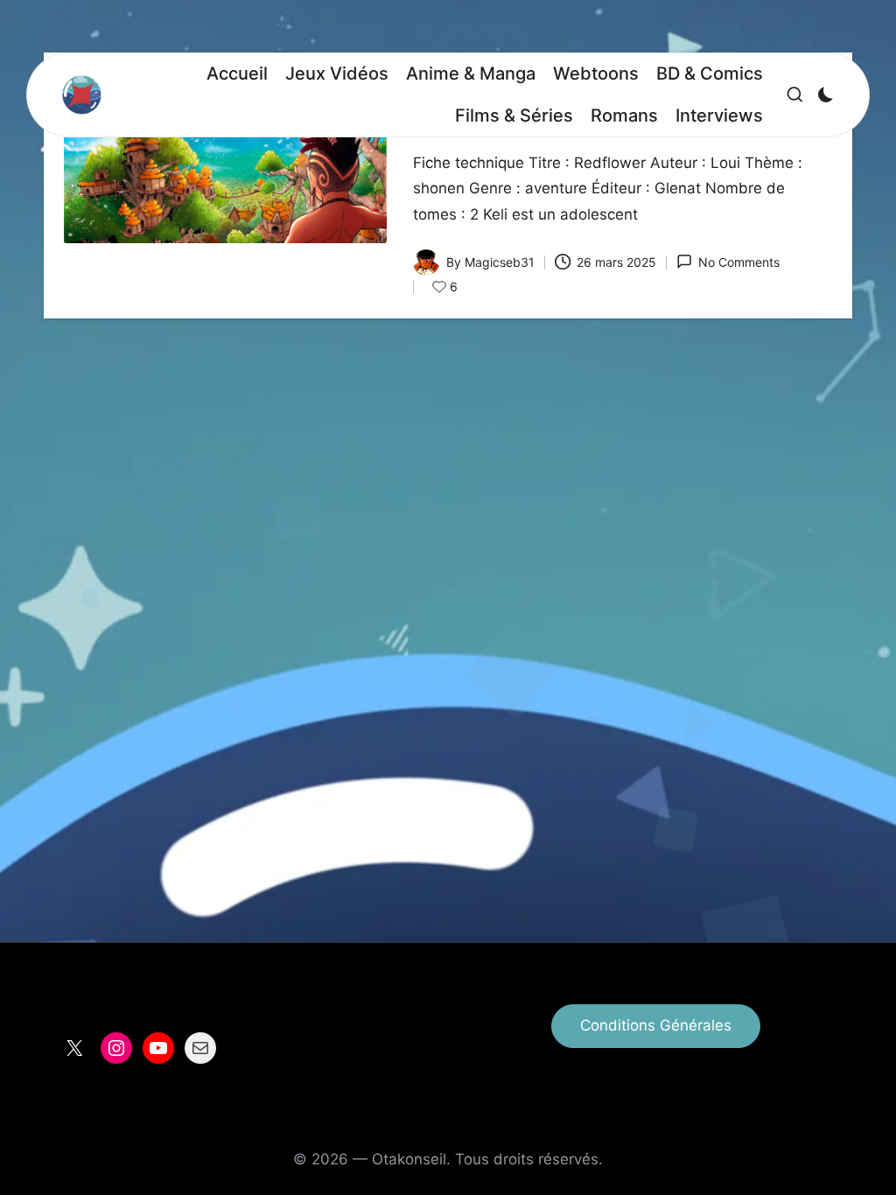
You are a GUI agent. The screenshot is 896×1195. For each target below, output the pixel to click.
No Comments (739, 262)
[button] (655, 1026)
